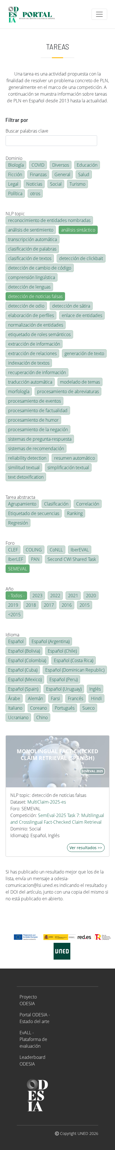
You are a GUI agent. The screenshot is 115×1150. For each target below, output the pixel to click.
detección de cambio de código (39, 268)
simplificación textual (68, 467)
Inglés (95, 689)
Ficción (15, 174)
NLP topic (15, 214)
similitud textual (24, 467)
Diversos (60, 165)
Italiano (15, 708)
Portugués (65, 708)
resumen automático (74, 458)
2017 (49, 605)
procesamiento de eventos (34, 401)
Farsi (55, 698)
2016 (67, 605)
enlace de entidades (82, 315)
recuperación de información (37, 372)
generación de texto (84, 353)
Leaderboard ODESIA (32, 1060)
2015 (85, 605)
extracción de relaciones (32, 353)
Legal (13, 184)
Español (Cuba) (22, 670)
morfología (18, 391)
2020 (91, 595)
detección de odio (26, 306)
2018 (31, 605)
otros (35, 193)
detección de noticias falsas (35, 296)
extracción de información (34, 344)
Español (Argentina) (51, 641)
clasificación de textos (29, 258)
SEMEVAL (17, 569)
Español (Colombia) (27, 660)
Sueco (88, 708)
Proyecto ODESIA (28, 1000)
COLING (34, 550)
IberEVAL (80, 550)
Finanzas (38, 174)
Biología (16, 165)
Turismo (77, 184)
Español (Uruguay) (64, 689)
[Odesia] (34, 14)
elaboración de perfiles (31, 315)
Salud (83, 174)
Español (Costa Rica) (73, 660)
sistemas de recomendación (36, 448)
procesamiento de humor (33, 420)
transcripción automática (32, 239)
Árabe (14, 698)
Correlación (87, 504)
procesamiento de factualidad (38, 410)
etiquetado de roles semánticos (39, 334)
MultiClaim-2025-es (46, 802)
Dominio (14, 158)
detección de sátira (71, 306)
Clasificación (56, 504)
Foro (10, 543)
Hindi (96, 698)
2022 (55, 595)
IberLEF (15, 559)
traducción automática (30, 382)
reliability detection (27, 458)
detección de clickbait (81, 258)
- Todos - (16, 595)
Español (16, 641)
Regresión (18, 523)
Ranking (75, 513)
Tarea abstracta (20, 497)
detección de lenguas (29, 287)
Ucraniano (18, 717)
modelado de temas (80, 382)
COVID (38, 165)
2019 (13, 605)
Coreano (38, 708)
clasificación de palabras (32, 249)
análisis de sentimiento (30, 230)
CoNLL (56, 550)
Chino (42, 717)
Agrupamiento (22, 504)
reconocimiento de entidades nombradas (49, 220)
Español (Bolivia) (24, 651)
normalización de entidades (35, 325)
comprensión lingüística (31, 277)
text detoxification (26, 477)
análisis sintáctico (78, 230)
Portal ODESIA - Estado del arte (35, 1018)
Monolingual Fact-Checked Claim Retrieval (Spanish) (57, 754)
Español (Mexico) (25, 679)
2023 (37, 595)
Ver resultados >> (86, 847)
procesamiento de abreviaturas (68, 391)
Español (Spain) (23, 689)
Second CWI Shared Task (71, 559)
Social (56, 184)
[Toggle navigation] (99, 14)
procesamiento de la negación (38, 429)
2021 (73, 595)
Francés (75, 698)
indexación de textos (28, 363)
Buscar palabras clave (27, 131)
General (62, 174)
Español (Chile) (62, 651)
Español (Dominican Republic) (74, 670)
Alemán (35, 698)
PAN (35, 559)
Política (15, 193)
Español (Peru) (63, 679)
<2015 (14, 614)
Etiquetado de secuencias (33, 513)
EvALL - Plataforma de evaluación (33, 1039)
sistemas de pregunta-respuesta (39, 439)
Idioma (12, 635)
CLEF (13, 550)
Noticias (34, 184)
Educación (87, 165)
